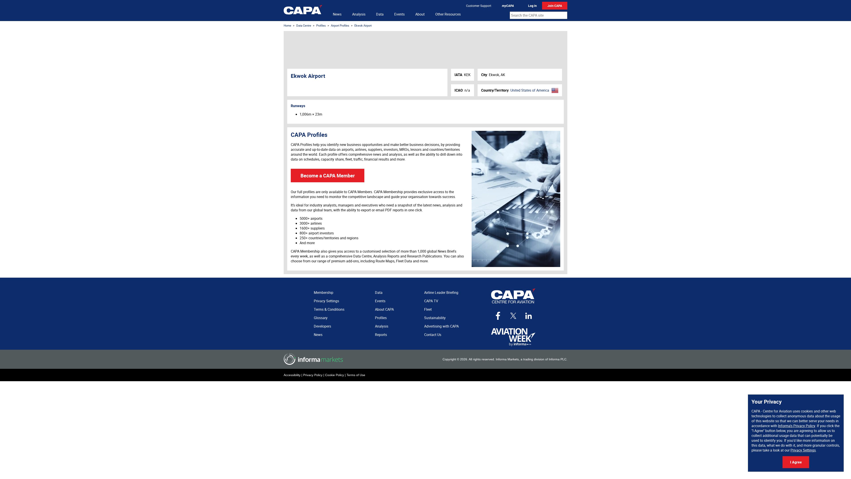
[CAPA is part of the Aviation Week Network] (513, 337)
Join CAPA (554, 6)
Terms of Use (356, 375)
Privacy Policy (312, 375)
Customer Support (478, 6)
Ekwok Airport (363, 25)
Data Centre (303, 25)
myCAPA (508, 6)
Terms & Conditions (329, 309)
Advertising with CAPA (441, 326)
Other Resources (448, 14)
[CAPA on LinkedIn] (528, 315)
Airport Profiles (340, 25)
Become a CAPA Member (328, 175)
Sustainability (435, 317)
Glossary (321, 317)
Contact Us (432, 334)
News (337, 14)
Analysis (358, 14)
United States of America (529, 90)
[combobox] (538, 15)
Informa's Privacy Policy (796, 425)
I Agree (796, 462)
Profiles (321, 25)
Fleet (428, 309)
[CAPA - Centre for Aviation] (303, 11)
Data (380, 14)
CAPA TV (431, 300)
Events (399, 14)
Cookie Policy (334, 375)
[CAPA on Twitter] (513, 315)
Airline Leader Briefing (441, 292)
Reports (381, 334)
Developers (322, 326)
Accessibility (292, 375)
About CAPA (384, 309)
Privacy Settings (803, 450)
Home (287, 25)
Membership (323, 292)
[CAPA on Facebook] (498, 315)
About (420, 14)
